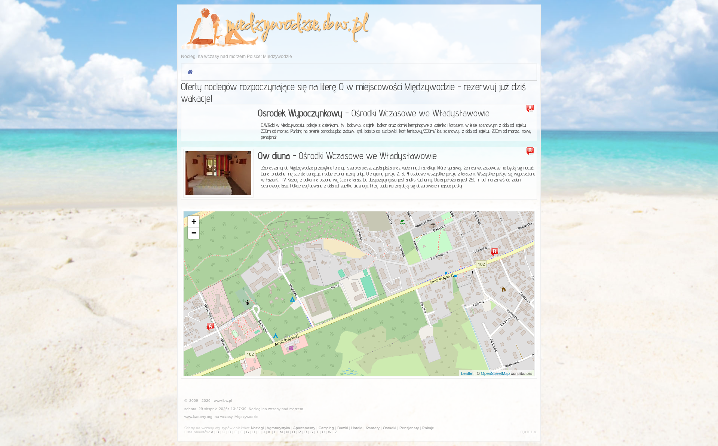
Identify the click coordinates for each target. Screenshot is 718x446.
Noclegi (255, 409)
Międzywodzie (246, 417)
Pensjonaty (409, 428)
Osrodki (389, 428)
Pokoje (428, 428)
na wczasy (223, 417)
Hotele (356, 428)
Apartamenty (304, 428)
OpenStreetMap (495, 373)
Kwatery (373, 428)
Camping (326, 428)
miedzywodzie (271, 25)
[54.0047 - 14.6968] (496, 252)
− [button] (193, 233)
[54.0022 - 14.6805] (211, 327)
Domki (342, 428)
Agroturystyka (278, 428)
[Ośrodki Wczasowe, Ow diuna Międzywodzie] (218, 173)
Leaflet (467, 373)
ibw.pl (344, 25)
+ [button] (193, 221)
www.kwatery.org (198, 417)
